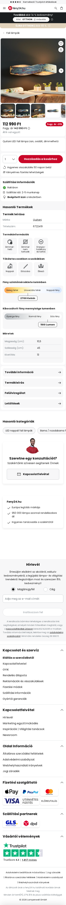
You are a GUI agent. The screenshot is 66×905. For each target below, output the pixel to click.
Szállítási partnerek (20, 814)
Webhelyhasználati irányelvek (22, 765)
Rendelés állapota (15, 675)
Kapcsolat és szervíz (21, 650)
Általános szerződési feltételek (23, 754)
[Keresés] (56, 8)
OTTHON (31, 19)
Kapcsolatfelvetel (14, 664)
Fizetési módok (13, 687)
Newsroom (10, 735)
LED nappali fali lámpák (19, 430)
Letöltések (12, 403)
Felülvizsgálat (15, 393)
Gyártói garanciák (15, 699)
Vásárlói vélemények (21, 836)
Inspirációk (10, 729)
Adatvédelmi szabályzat (19, 759)
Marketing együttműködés (20, 723)
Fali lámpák (13, 33)
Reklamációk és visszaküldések (23, 681)
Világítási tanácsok (32, 729)
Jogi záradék (11, 771)
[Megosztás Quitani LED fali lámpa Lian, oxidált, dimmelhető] (60, 49)
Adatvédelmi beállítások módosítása (25, 872)
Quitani (37, 219)
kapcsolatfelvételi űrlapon (19, 628)
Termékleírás (14, 383)
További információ (19, 372)
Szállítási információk (17, 693)
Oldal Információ (17, 746)
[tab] (33, 674)
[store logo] (18, 8)
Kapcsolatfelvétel (18, 710)
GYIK (6, 670)
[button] (8, 111)
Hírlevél (8, 717)
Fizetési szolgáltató (20, 782)
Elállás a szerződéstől (18, 658)
